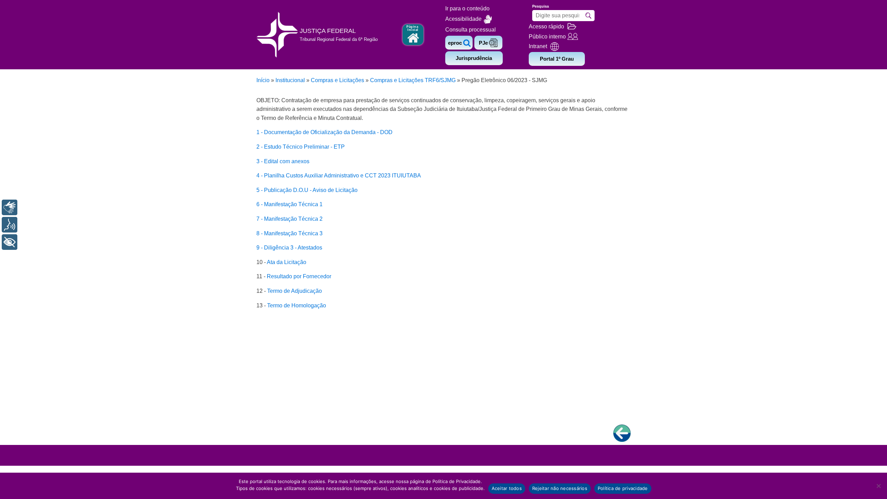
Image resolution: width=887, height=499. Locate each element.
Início (263, 80)
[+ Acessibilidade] (9, 242)
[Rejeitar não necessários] (878, 485)
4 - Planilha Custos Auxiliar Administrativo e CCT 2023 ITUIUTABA (338, 175)
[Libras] (9, 207)
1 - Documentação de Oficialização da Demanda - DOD (324, 132)
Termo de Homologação (296, 305)
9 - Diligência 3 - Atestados (289, 248)
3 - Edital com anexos (282, 161)
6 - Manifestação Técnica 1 (289, 204)
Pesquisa (540, 6)
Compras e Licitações (337, 80)
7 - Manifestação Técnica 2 (289, 219)
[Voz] (9, 225)
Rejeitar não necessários (559, 488)
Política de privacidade (623, 488)
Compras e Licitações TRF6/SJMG (413, 80)
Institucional (290, 80)
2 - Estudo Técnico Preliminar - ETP (300, 147)
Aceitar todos (507, 488)
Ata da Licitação (286, 262)
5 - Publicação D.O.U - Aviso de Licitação (307, 190)
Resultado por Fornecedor (299, 276)
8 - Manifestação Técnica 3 (289, 233)
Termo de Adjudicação (294, 291)
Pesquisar (588, 15)
